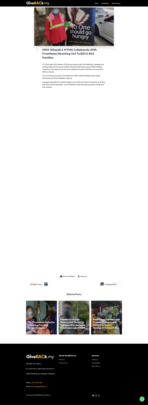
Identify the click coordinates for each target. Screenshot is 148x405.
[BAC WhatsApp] (99, 395)
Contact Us (95, 359)
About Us (62, 359)
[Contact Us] (142, 399)
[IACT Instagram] (96, 395)
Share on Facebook (69, 276)
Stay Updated (96, 363)
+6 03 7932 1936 (36, 383)
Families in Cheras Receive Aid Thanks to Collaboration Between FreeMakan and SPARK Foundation (72, 323)
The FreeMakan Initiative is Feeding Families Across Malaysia (41, 325)
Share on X (84, 276)
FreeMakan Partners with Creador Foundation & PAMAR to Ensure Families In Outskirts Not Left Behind (106, 323)
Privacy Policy (63, 363)
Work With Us (96, 366)
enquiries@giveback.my (39, 386)
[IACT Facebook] (93, 395)
